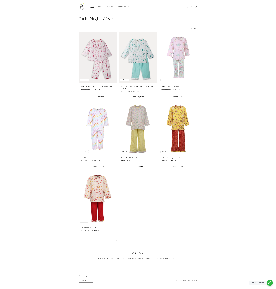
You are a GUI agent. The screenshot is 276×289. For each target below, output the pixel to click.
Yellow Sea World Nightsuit (131, 158)
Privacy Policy (131, 258)
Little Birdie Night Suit (89, 227)
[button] (93, 6)
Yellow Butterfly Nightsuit (171, 158)
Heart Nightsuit (86, 158)
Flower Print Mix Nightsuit (171, 86)
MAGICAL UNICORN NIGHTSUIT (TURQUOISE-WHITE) (137, 87)
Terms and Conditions (145, 258)
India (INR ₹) (85, 280)
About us (101, 258)
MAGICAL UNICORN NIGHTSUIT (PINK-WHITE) (97, 86)
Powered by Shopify (192, 280)
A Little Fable (183, 280)
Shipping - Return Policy (115, 258)
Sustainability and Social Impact (166, 258)
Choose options (98, 97)
